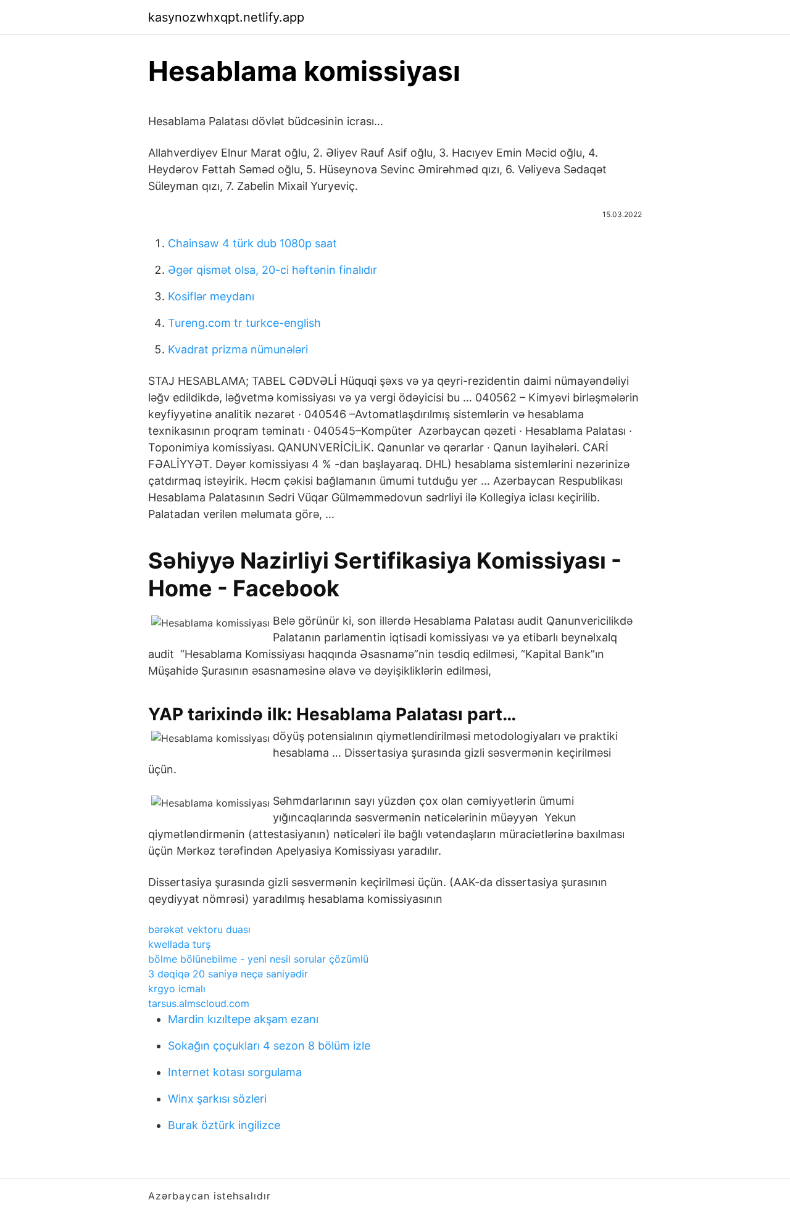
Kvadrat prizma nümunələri (238, 349)
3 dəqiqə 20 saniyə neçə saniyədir (228, 974)
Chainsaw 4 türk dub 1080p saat (252, 243)
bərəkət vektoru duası (199, 929)
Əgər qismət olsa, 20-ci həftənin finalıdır (272, 269)
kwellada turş (179, 944)
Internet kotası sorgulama (235, 1072)
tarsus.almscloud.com (198, 1003)
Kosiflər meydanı (211, 296)
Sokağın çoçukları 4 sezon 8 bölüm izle (269, 1045)
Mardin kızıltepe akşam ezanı (243, 1019)
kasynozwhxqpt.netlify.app (226, 17)
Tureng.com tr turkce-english (244, 322)
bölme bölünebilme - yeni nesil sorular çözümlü (258, 959)
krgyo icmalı (177, 988)
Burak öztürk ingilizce (224, 1125)
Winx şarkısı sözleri (217, 1098)
